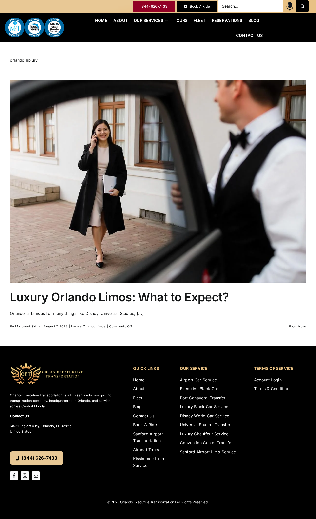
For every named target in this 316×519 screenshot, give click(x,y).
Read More (297, 326)
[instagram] (25, 475)
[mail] (36, 475)
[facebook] (14, 475)
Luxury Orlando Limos (88, 326)
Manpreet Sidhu (27, 326)
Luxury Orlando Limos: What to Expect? (119, 297)
